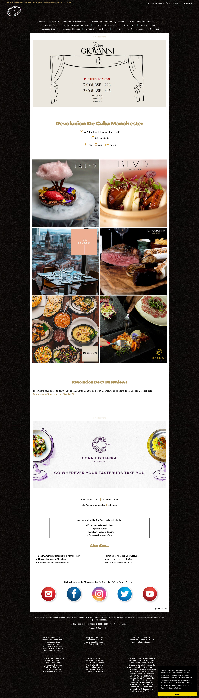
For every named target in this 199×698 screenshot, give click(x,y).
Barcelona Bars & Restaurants (141, 661)
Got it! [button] (177, 694)
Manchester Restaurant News (75, 25)
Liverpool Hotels (94, 640)
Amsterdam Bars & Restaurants (142, 658)
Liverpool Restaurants (94, 637)
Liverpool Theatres (94, 642)
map (90, 145)
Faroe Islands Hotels (94, 671)
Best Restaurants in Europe (142, 640)
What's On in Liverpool (94, 644)
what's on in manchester (93, 505)
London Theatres (52, 663)
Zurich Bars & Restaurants (141, 689)
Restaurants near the (122, 556)
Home (42, 22)
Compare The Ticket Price (52, 658)
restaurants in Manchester (59, 556)
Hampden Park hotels (94, 669)
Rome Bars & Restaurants (141, 684)
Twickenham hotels (94, 667)
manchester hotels (90, 499)
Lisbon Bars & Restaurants (141, 676)
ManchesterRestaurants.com (90, 618)
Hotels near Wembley (94, 661)
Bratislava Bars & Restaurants (142, 665)
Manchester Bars (47, 29)
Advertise (188, 3)
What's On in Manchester (97, 29)
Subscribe (154, 29)
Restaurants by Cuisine (140, 22)
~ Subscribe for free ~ (52, 651)
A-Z (158, 22)
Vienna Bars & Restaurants (141, 687)
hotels (112, 145)
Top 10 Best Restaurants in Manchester (68, 22)
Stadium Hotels (94, 658)
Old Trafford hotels (94, 665)
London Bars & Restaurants (142, 678)
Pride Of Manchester (135, 29)
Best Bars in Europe (141, 637)
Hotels (117, 29)
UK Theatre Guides (52, 661)
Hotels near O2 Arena (94, 663)
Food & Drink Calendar (105, 25)
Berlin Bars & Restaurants (141, 663)
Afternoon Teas (148, 25)
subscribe (112, 505)
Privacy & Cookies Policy (99, 628)
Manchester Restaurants (52, 640)
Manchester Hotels (52, 644)
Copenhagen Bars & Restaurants (141, 667)
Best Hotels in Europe (142, 642)
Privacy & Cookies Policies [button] (171, 688)
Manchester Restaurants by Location (107, 22)
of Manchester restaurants (120, 562)
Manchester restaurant (119, 559)
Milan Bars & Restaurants (142, 682)
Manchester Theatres (70, 29)
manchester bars (110, 499)
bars (100, 145)
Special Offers (50, 25)
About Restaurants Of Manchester (162, 3)
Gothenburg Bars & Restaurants (142, 669)
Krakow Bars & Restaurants (142, 674)
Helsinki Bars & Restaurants (141, 671)
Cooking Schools (128, 25)
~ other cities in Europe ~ (142, 691)
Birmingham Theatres (52, 671)
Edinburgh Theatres (52, 667)
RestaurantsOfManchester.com (59, 618)
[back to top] (161, 608)
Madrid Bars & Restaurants (141, 680)
